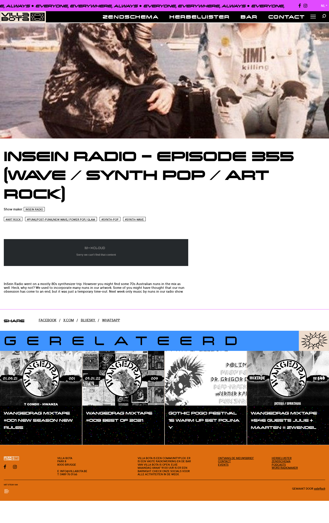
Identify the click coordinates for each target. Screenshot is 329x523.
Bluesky (88, 320)
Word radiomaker (285, 468)
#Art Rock (13, 219)
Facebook (47, 320)
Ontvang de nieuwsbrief (236, 458)
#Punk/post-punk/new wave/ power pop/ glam (61, 219)
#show (14, 437)
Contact (286, 16)
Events (223, 464)
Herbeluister (199, 16)
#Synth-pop (110, 219)
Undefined (319, 489)
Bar (249, 16)
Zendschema (131, 16)
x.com (68, 320)
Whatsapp (111, 320)
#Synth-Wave (134, 219)
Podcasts (279, 464)
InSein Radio (34, 209)
